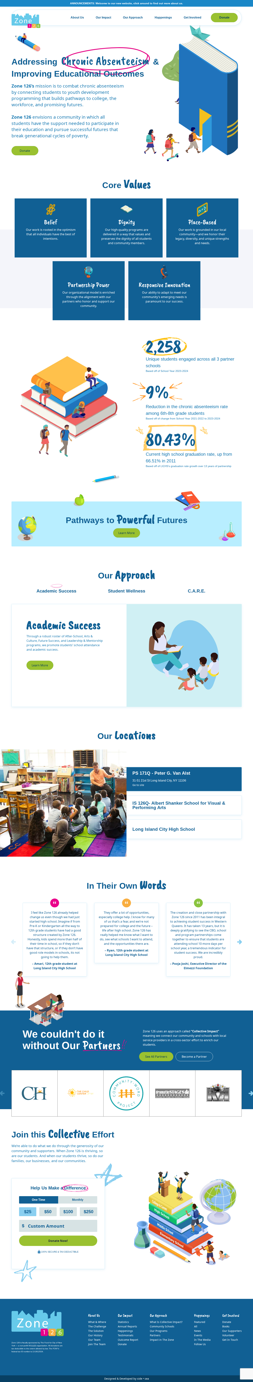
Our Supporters (232, 1331)
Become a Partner (194, 1057)
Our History (95, 1335)
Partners (155, 1335)
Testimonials (125, 1335)
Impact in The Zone (162, 1339)
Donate (224, 17)
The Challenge (97, 1326)
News (197, 1331)
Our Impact (103, 17)
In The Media (202, 1339)
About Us (77, 17)
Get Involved (192, 17)
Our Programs (158, 1331)
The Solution (96, 1331)
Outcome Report (128, 1339)
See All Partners (156, 1057)
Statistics (123, 1322)
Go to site (138, 785)
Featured (199, 1322)
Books (225, 1326)
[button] (239, 942)
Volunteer (228, 1335)
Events (198, 1335)
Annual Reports (127, 1326)
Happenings (163, 17)
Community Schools (162, 1326)
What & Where (97, 1322)
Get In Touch (230, 1339)
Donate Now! (58, 1241)
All (195, 1326)
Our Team (94, 1339)
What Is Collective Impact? (166, 1322)
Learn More (126, 533)
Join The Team (97, 1344)
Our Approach (133, 17)
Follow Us (200, 1344)
